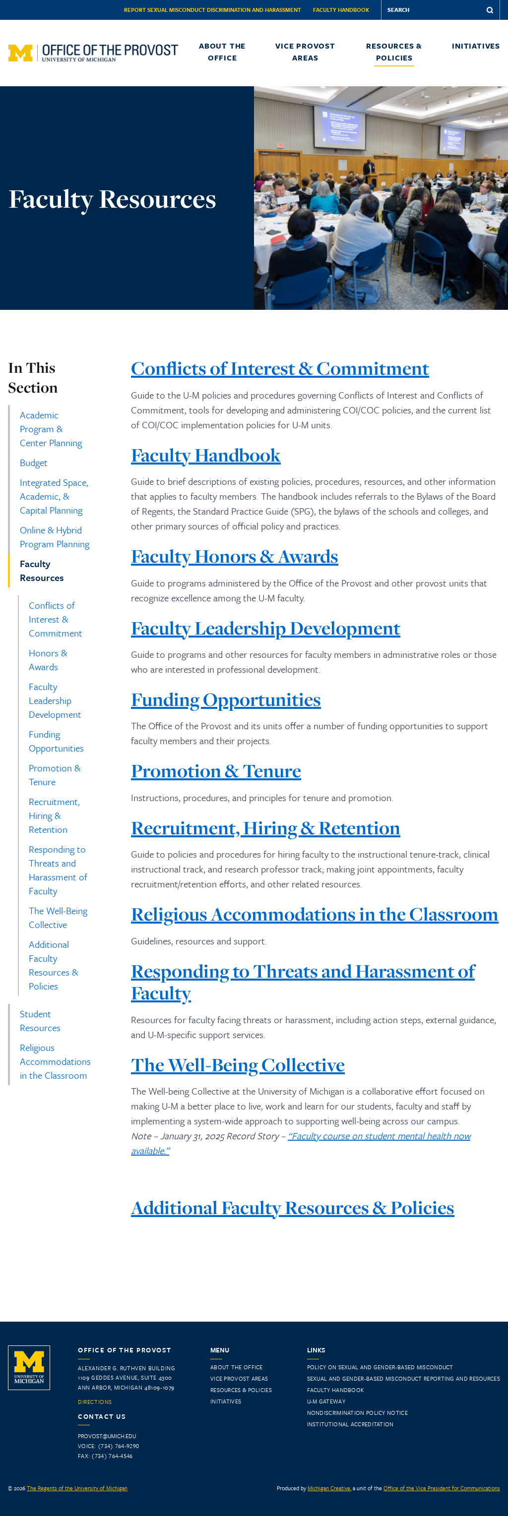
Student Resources (40, 1020)
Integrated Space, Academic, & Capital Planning (54, 496)
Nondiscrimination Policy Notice (357, 1412)
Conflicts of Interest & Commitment (55, 619)
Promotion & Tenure (54, 774)
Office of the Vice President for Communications (441, 1488)
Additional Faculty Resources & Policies (53, 964)
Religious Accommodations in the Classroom (55, 1061)
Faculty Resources (42, 570)
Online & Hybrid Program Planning (54, 536)
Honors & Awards (48, 659)
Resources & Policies (394, 51)
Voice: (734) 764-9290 (108, 1446)
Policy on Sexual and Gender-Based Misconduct (380, 1367)
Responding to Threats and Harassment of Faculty (58, 869)
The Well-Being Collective (58, 917)
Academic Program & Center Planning (51, 428)
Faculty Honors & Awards (234, 556)
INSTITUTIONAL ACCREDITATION (350, 1424)
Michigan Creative (329, 1488)
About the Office (222, 51)
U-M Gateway (326, 1401)
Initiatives (476, 45)
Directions (95, 1402)
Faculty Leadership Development (55, 700)
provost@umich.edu (107, 1436)
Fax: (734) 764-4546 (105, 1456)
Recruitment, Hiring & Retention (54, 815)
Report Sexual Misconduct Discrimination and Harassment (212, 9)
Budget (34, 462)
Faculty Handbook (341, 9)
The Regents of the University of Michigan (77, 1488)
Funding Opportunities (56, 741)
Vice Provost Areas (305, 51)
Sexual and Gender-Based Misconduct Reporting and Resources (403, 1378)
